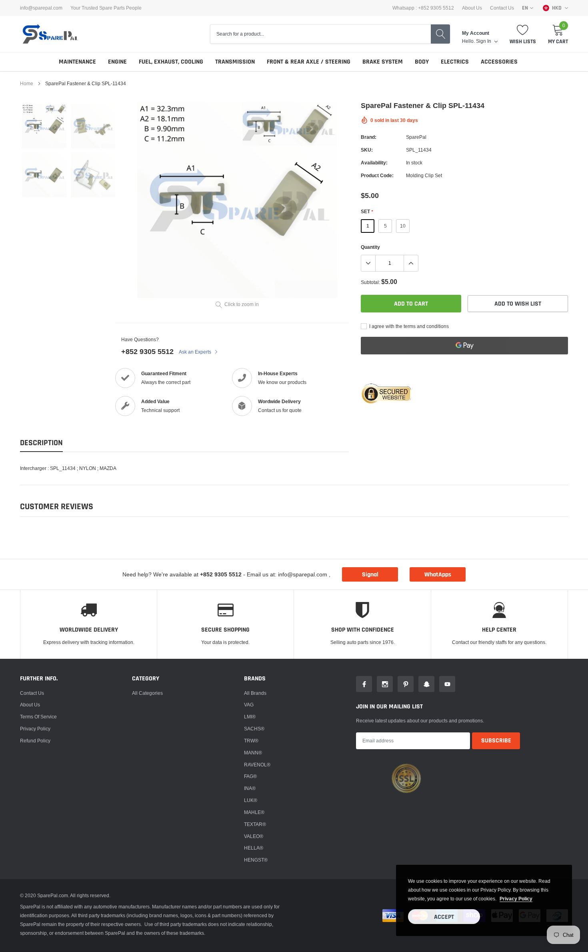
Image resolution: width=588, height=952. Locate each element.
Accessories (499, 62)
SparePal (416, 137)
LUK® (250, 800)
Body (422, 62)
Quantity (370, 247)
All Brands (255, 693)
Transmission (235, 62)
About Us (472, 8)
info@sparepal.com (41, 8)
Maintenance (77, 62)
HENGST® (256, 860)
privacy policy (516, 899)
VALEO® (253, 836)
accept (444, 917)
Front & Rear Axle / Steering (308, 62)
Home (26, 83)
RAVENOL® (257, 765)
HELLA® (253, 848)
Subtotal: (370, 282)
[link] (44, 126)
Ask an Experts (195, 352)
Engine (117, 62)
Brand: (368, 137)
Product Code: (377, 175)
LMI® (250, 717)
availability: (374, 163)
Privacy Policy (35, 729)
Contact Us (502, 8)
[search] (440, 34)
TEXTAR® (255, 824)
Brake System (382, 62)
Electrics (455, 62)
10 (403, 226)
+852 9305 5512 (147, 351)
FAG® (250, 776)
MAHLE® (254, 812)
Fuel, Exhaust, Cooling (171, 62)
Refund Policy (35, 741)
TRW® (251, 741)
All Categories (147, 693)
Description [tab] (41, 443)
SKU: (367, 150)
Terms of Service (38, 717)
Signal (370, 574)
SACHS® (254, 729)
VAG (249, 705)
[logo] (50, 34)
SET (367, 211)
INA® (250, 788)
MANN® (253, 753)
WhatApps (437, 574)
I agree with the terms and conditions (408, 326)
